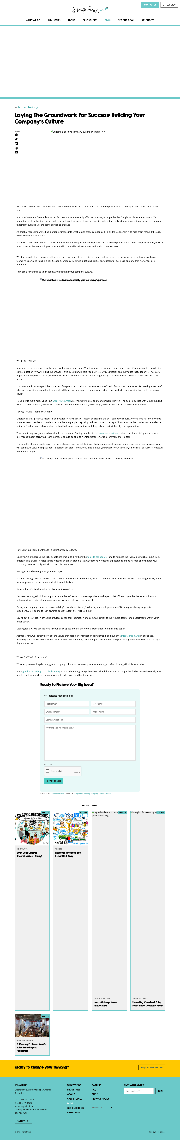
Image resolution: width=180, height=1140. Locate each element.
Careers (96, 1085)
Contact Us (150, 4)
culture (108, 794)
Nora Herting (28, 107)
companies (78, 794)
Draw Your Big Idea (62, 400)
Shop (95, 1094)
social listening (52, 671)
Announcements (57, 794)
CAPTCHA (48, 764)
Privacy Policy (100, 1098)
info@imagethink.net (24, 1106)
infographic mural (130, 635)
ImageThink (90, 9)
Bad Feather (160, 1132)
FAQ (94, 1089)
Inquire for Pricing (152, 1067)
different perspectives (107, 433)
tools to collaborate (97, 556)
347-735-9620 (169, 4)
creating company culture (94, 794)
